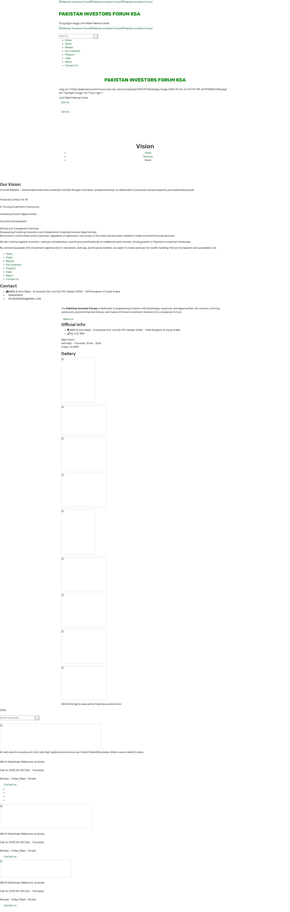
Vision (9, 257)
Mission (10, 261)
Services (148, 156)
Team (9, 272)
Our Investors (13, 264)
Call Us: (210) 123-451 (12, 770)
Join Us (65, 102)
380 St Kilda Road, (10, 761)
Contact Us (12, 279)
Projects (11, 268)
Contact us (10, 784)
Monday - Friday (9, 778)
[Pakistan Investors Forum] (74, 1)
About (9, 275)
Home (148, 152)
